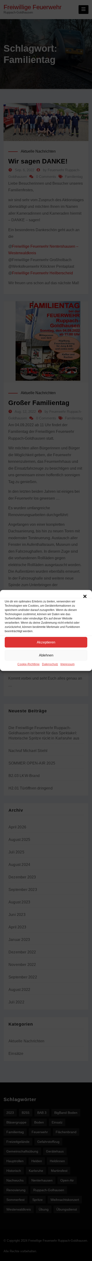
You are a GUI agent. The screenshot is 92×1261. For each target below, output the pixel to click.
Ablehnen (46, 655)
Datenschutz (50, 664)
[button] (85, 595)
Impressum (67, 664)
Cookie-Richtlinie (28, 664)
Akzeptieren (46, 642)
